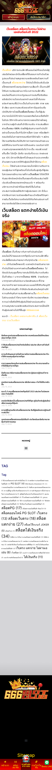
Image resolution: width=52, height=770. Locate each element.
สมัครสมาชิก (15, 766)
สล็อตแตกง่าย (19, 82)
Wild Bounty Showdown (34, 484)
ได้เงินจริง (33, 557)
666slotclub (33, 310)
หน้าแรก (5, 765)
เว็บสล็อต (6, 70)
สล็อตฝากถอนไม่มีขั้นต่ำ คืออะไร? (34, 509)
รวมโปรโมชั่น (36, 766)
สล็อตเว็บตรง (43, 293)
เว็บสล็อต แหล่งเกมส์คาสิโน (23, 316)
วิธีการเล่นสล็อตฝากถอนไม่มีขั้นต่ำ (32, 501)
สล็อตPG (11, 508)
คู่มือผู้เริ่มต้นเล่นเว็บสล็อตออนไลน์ (32, 494)
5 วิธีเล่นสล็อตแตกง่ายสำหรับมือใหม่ (14, 481)
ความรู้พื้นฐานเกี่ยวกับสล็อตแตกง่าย (16, 491)
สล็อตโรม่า (10, 531)
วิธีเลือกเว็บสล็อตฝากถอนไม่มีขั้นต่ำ (32, 504)
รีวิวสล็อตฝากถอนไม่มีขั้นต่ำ (32, 497)
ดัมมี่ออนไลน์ (7, 721)
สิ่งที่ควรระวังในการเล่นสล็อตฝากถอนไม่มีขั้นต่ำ (26, 537)
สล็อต (4, 731)
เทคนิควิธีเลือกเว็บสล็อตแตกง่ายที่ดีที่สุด (21, 545)
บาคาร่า (5, 718)
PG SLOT (18, 483)
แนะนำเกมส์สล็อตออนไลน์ (13, 557)
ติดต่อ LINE (47, 766)
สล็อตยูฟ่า (6, 715)
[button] (26, 448)
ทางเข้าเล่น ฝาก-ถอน (26, 765)
